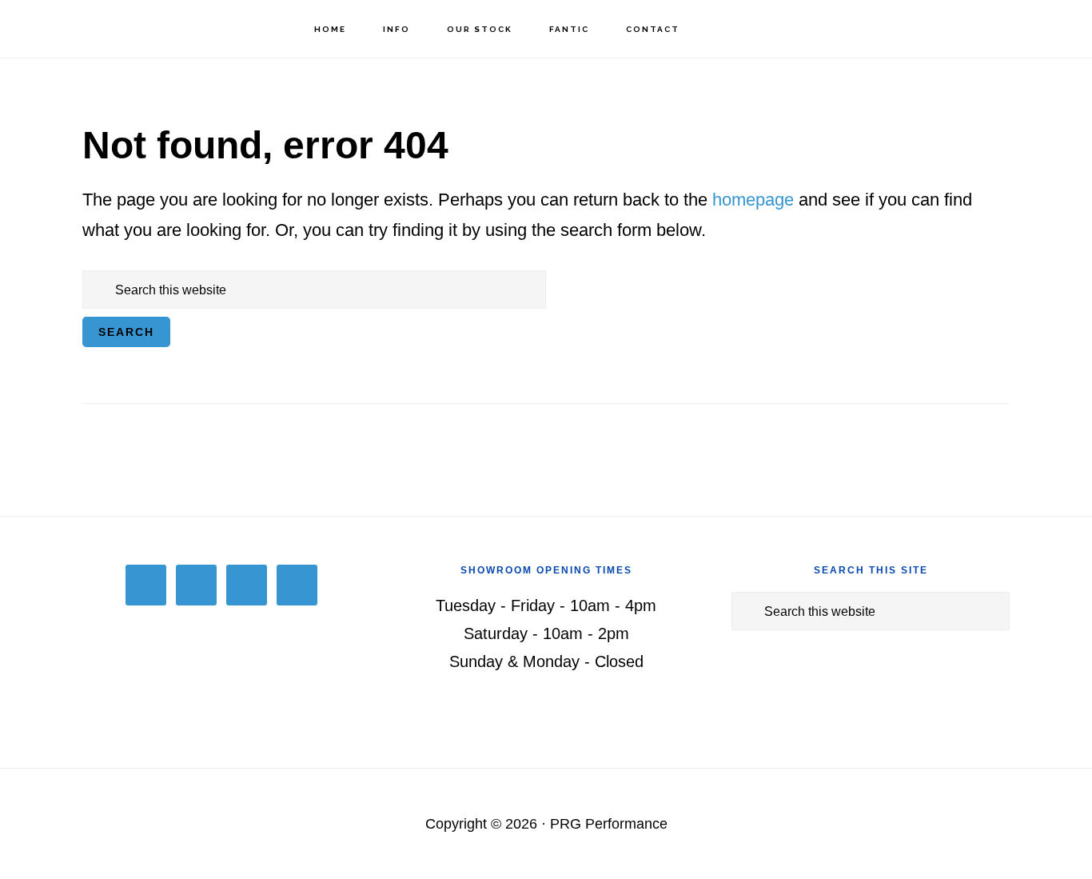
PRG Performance (104, 28)
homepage (753, 200)
